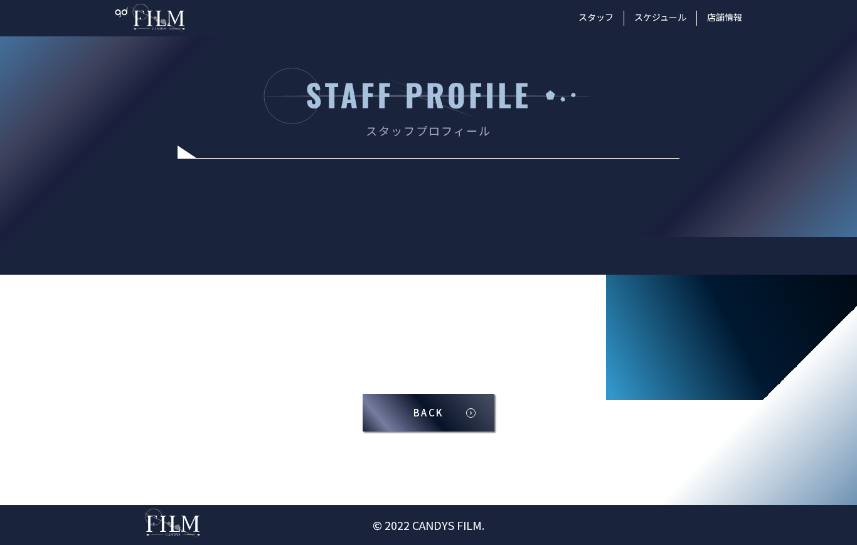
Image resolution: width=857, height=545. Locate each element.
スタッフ (596, 17)
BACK (428, 412)
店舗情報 (724, 17)
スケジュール (660, 17)
